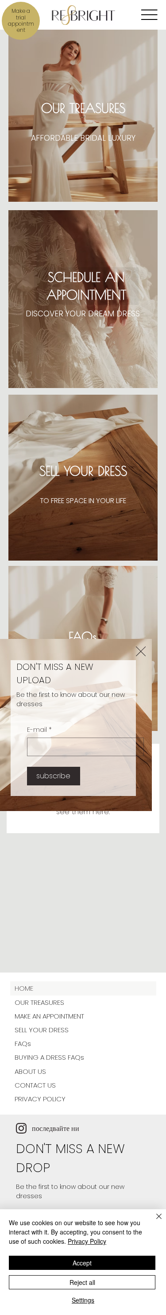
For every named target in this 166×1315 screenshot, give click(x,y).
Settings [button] (83, 1300)
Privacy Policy (87, 1241)
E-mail (39, 730)
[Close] (153, 1221)
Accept (82, 1262)
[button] (141, 651)
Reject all (82, 1282)
